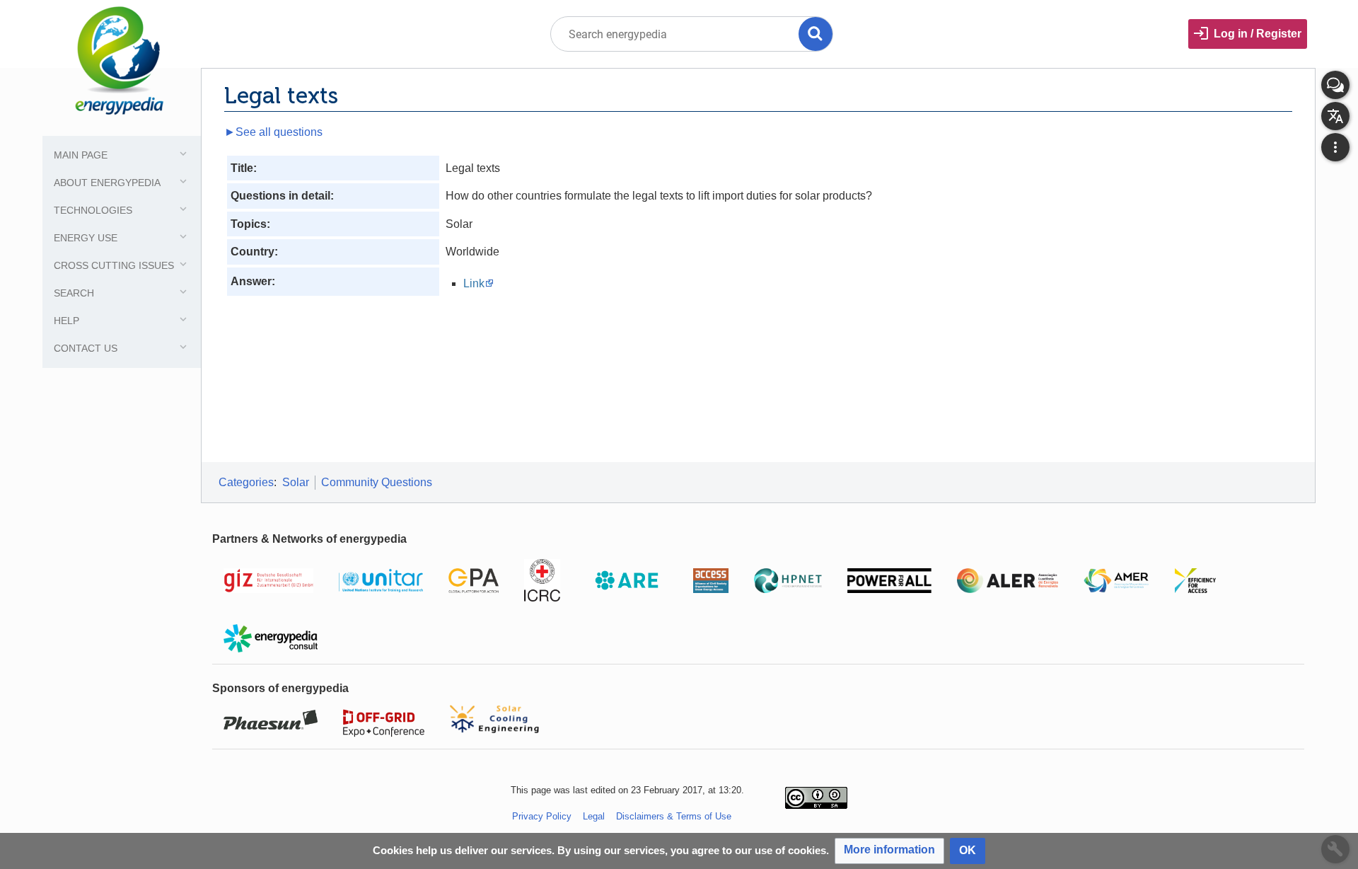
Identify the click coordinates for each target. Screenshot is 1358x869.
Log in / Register (1257, 34)
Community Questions (376, 482)
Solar (295, 482)
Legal (594, 816)
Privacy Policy (541, 816)
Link (473, 283)
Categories (246, 482)
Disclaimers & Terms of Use (673, 816)
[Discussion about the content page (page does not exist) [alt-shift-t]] (1335, 85)
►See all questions (273, 132)
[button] (889, 851)
